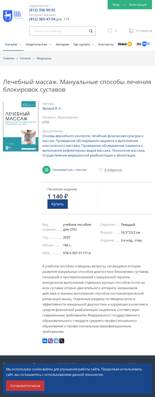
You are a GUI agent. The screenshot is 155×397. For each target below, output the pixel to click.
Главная (8, 58)
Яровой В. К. (52, 108)
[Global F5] (125, 46)
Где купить (82, 44)
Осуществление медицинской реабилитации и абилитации (88, 155)
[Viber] (50, 340)
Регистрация (138, 4)
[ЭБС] (143, 46)
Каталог (11, 44)
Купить (57, 204)
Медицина (44, 58)
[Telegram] (56, 340)
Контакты (106, 44)
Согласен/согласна (25, 385)
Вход (116, 4)
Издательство (37, 44)
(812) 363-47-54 (42, 19)
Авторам (62, 44)
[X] (61, 340)
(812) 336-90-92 (42, 9)
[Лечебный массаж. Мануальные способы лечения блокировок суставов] (20, 126)
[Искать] (90, 30)
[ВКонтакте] (44, 340)
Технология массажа (128, 150)
